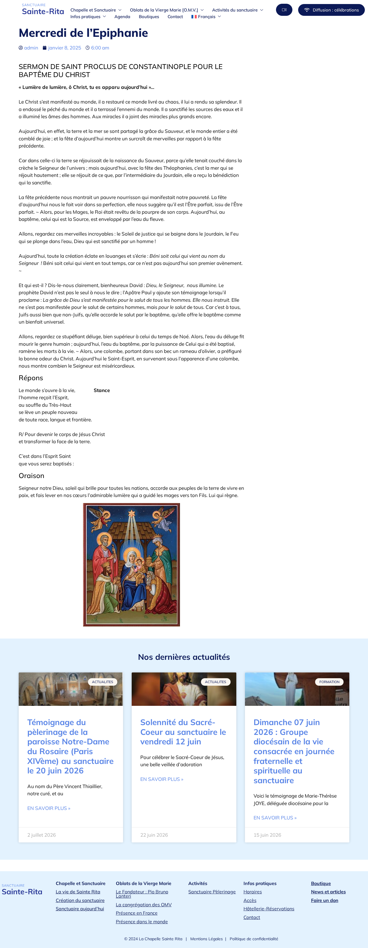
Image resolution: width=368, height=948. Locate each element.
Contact (175, 16)
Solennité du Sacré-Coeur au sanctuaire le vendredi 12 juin (183, 731)
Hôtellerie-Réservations (269, 908)
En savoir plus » (48, 808)
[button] (284, 10)
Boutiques (149, 16)
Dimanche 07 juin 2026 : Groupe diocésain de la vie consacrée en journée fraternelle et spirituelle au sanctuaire (294, 751)
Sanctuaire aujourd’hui (80, 908)
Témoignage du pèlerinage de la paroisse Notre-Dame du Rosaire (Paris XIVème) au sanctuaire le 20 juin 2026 (70, 746)
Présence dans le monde (142, 921)
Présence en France (137, 913)
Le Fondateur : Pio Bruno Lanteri (142, 894)
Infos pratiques (85, 16)
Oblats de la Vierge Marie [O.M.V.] (164, 10)
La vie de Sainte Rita (78, 892)
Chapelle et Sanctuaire (93, 10)
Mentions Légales (206, 938)
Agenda (122, 16)
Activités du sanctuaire (235, 10)
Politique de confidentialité (253, 938)
